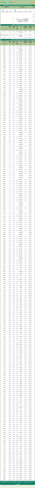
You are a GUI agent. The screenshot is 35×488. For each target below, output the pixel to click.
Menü (4, 2)
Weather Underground (18, 481)
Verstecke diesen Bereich (25, 5)
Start (11, 2)
